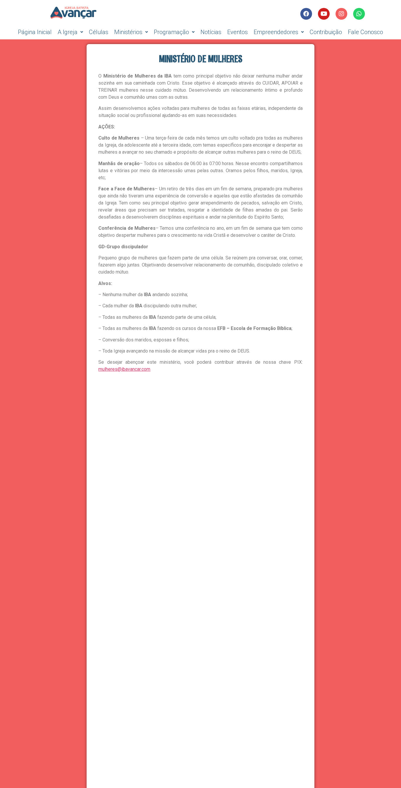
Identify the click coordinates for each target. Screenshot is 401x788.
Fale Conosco (365, 32)
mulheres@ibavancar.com (124, 369)
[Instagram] (341, 14)
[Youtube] (324, 14)
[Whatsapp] (359, 14)
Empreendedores (276, 32)
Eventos (237, 32)
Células (98, 32)
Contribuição (326, 32)
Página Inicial (35, 32)
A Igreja (67, 32)
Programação (171, 32)
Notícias (211, 32)
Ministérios (128, 32)
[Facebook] (306, 14)
